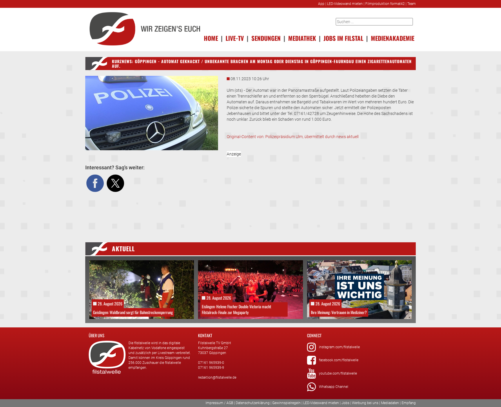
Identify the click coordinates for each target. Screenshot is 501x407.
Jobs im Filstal (343, 38)
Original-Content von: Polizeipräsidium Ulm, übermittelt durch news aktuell (293, 136)
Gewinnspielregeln (286, 403)
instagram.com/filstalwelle (339, 347)
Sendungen (266, 38)
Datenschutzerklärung (253, 403)
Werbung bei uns (365, 403)
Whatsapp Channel (333, 387)
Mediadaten (390, 403)
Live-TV (235, 38)
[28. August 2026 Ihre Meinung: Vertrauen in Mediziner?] (359, 289)
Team (411, 4)
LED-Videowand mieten (345, 4)
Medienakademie (392, 38)
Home (211, 38)
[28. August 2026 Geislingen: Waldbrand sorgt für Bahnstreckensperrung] (141, 289)
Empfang (409, 403)
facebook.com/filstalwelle (338, 360)
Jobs (345, 403)
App (321, 4)
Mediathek (302, 38)
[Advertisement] (321, 191)
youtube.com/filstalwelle (338, 373)
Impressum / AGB (219, 403)
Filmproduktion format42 (385, 4)
